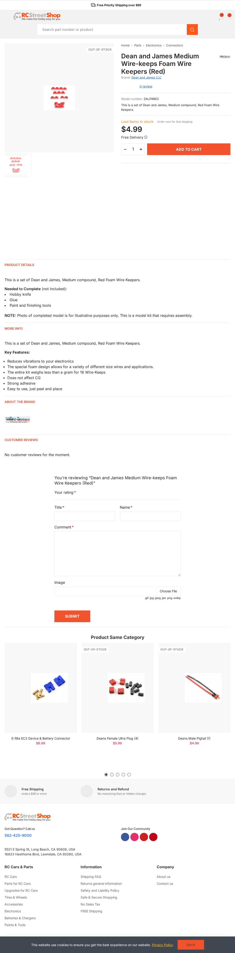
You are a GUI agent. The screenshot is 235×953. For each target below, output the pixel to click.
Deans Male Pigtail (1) (194, 738)
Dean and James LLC (146, 77)
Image (59, 582)
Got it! (191, 945)
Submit (72, 616)
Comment (62, 527)
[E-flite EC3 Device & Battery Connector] (41, 688)
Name (125, 507)
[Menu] (7, 16)
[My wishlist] (220, 17)
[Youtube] (144, 837)
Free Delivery (132, 137)
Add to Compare (65, 651)
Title (58, 507)
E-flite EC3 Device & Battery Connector (40, 738)
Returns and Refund (113, 789)
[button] (116, 5)
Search (192, 29)
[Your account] (216, 17)
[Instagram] (134, 837)
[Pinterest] (153, 837)
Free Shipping (33, 789)
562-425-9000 (18, 835)
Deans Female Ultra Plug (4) (117, 738)
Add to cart (189, 149)
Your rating (63, 492)
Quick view (65, 660)
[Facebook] (125, 837)
